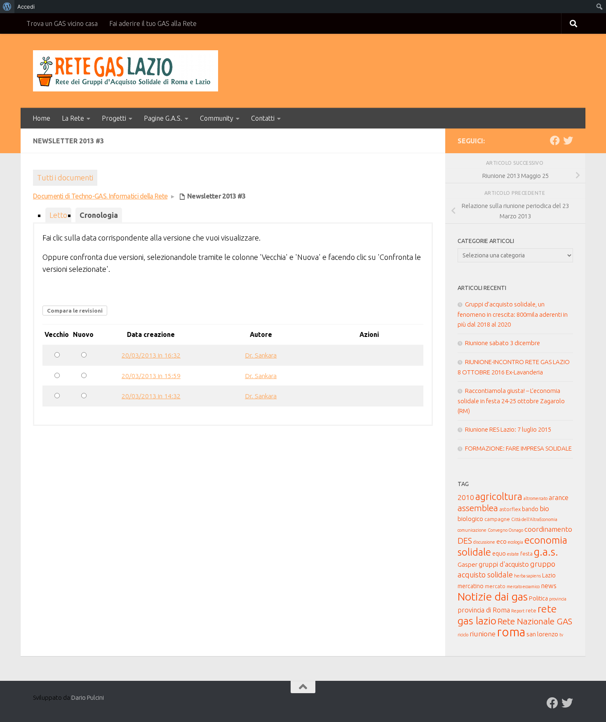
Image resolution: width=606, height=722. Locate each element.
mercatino (471, 586)
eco (501, 541)
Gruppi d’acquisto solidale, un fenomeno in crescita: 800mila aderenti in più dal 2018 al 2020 (513, 314)
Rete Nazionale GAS (535, 621)
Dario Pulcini (87, 697)
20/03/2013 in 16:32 (151, 355)
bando (530, 509)
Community (216, 118)
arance (558, 497)
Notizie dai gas (493, 596)
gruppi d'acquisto (504, 564)
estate (513, 553)
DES (465, 540)
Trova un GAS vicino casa (62, 23)
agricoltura (498, 496)
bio (544, 508)
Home (41, 118)
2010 (466, 497)
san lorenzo (542, 634)
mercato (495, 586)
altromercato (535, 498)
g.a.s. (546, 552)
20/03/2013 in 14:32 (151, 396)
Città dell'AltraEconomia (534, 519)
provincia (557, 598)
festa (526, 553)
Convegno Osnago (505, 530)
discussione (484, 542)
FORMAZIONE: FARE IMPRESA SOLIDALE (518, 448)
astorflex (510, 509)
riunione (483, 634)
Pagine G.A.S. (163, 118)
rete (531, 610)
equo (499, 553)
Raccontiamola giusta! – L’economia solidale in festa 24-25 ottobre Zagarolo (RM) (511, 400)
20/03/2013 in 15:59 (151, 375)
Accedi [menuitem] (26, 6)
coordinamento (548, 529)
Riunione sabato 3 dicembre (502, 342)
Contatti (263, 118)
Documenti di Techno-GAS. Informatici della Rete (100, 196)
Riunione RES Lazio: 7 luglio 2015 (508, 429)
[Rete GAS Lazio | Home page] (125, 70)
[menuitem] (7, 6)
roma (511, 632)
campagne (497, 519)
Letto (58, 215)
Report (517, 610)
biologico (470, 518)
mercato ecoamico (523, 586)
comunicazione (472, 530)
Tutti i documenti (65, 177)
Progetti (114, 118)
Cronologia (99, 215)
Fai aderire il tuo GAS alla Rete (153, 23)
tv (561, 634)
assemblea (478, 508)
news (549, 585)
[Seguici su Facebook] (555, 140)
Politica (538, 598)
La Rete (73, 118)
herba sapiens (527, 575)
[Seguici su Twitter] (568, 140)
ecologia (515, 542)
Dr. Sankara (261, 355)
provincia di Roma (484, 610)
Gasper (467, 564)
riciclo (463, 634)
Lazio (549, 575)
